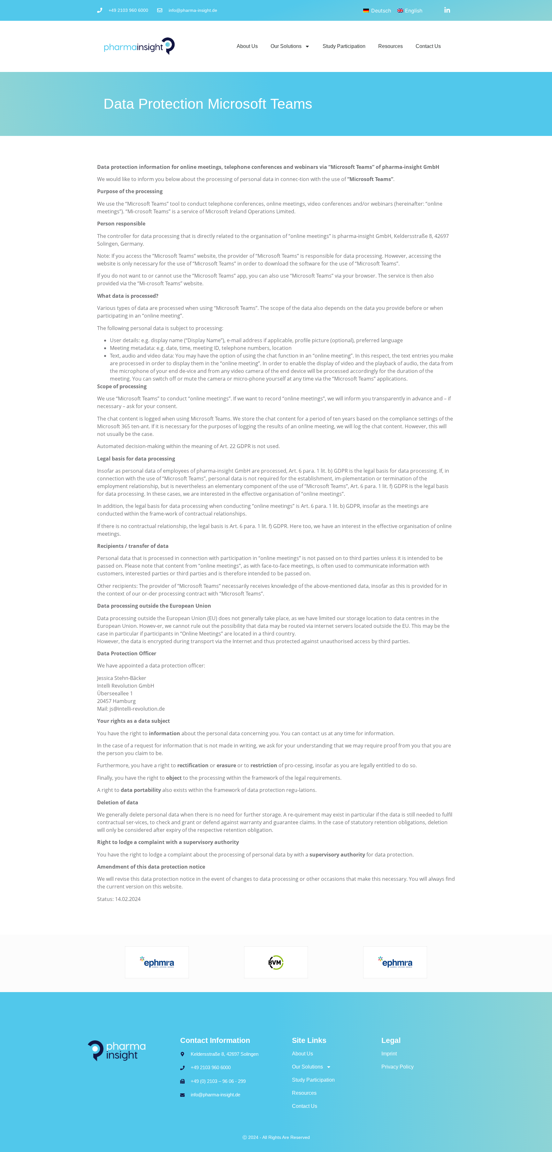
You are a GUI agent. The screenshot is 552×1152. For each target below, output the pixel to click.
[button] (14, 1138)
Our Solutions (286, 46)
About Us (247, 46)
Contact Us (428, 46)
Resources (390, 46)
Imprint (389, 1053)
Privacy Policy (397, 1066)
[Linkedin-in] (447, 10)
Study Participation (344, 46)
